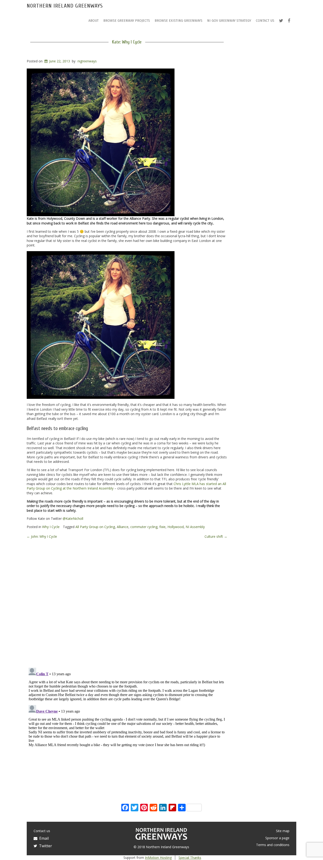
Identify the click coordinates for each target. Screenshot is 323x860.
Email (43, 838)
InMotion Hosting (158, 857)
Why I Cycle (51, 527)
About (93, 21)
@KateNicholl (73, 518)
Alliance (122, 527)
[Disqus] (127, 603)
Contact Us (265, 21)
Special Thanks (190, 857)
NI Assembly (195, 527)
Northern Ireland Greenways (65, 6)
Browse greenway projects (126, 21)
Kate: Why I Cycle (127, 42)
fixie (162, 527)
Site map (282, 831)
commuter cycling (143, 527)
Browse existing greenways (178, 21)
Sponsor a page (277, 838)
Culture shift (216, 536)
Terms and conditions (272, 845)
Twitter (44, 845)
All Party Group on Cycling (95, 527)
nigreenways (87, 61)
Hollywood (175, 527)
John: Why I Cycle (42, 536)
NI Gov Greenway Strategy (229, 21)
